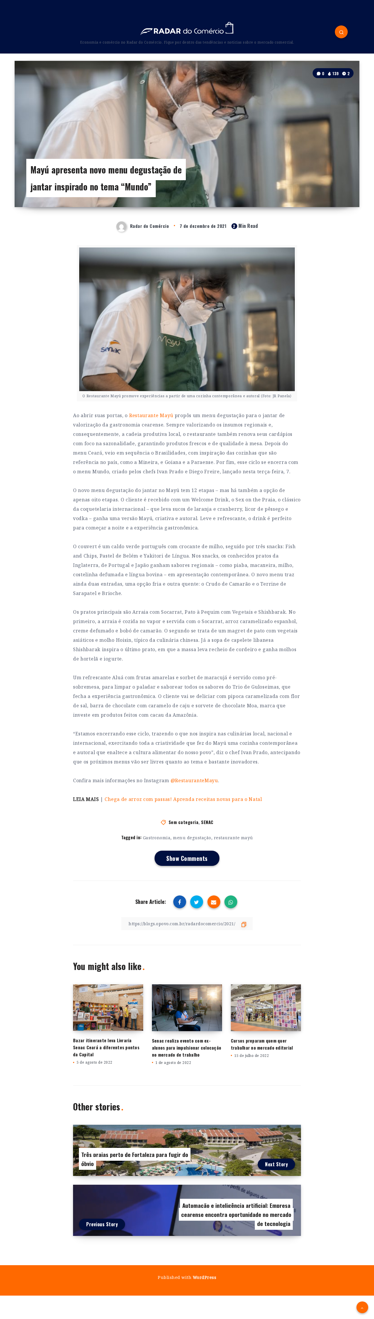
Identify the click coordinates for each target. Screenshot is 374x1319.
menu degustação (192, 837)
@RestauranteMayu (194, 780)
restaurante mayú (233, 837)
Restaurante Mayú (151, 415)
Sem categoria (184, 822)
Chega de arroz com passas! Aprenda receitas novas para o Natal (183, 799)
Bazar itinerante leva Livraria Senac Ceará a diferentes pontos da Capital (106, 1047)
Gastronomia (157, 837)
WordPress (205, 1277)
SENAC (207, 822)
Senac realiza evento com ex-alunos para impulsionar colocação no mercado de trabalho (186, 1047)
